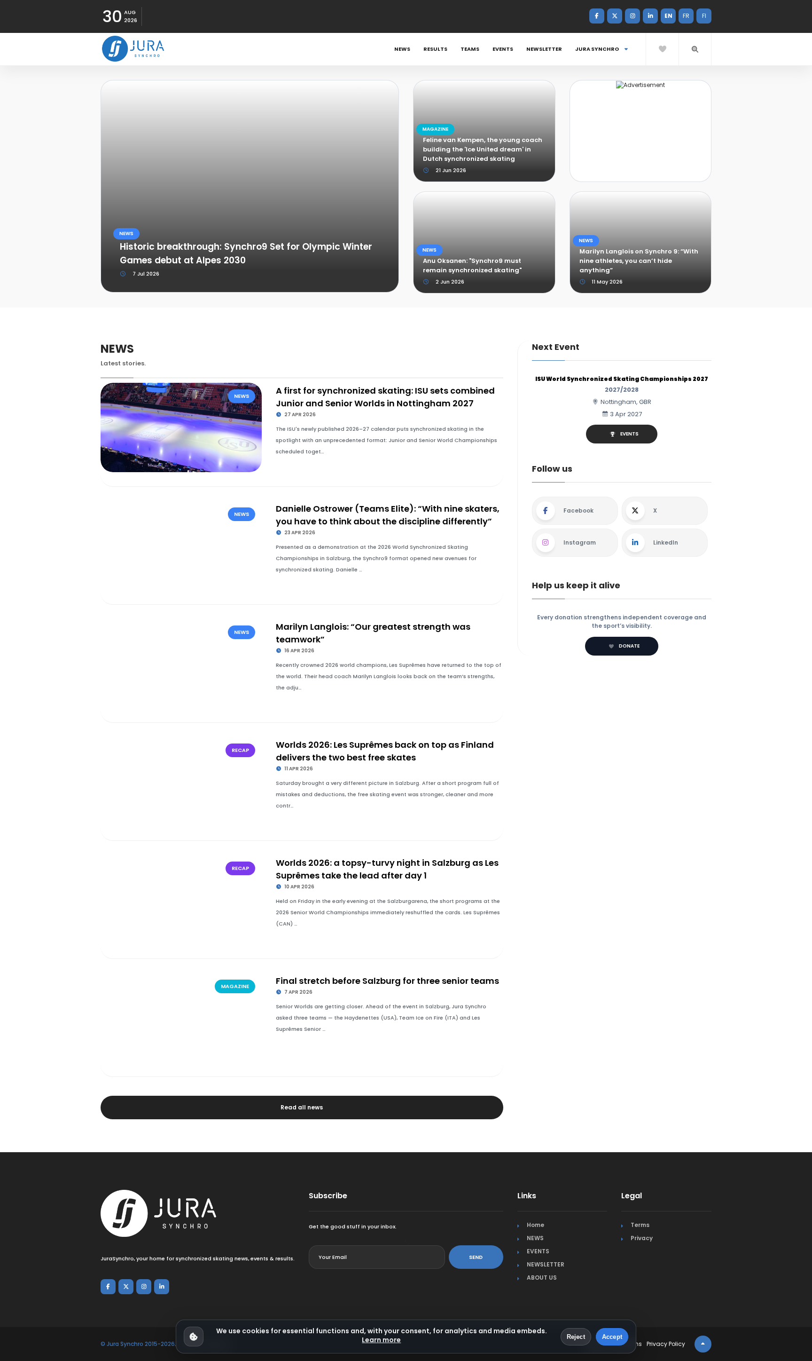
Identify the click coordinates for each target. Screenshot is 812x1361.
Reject (576, 1336)
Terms (640, 1225)
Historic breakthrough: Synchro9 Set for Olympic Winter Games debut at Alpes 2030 (246, 253)
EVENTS (502, 49)
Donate (629, 645)
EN (668, 16)
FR (686, 16)
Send (476, 1257)
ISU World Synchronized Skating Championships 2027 (621, 378)
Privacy (642, 1238)
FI (704, 16)
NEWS (402, 49)
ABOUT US (542, 1278)
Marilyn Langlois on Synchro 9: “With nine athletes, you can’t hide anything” (638, 261)
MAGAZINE (435, 129)
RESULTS (435, 49)
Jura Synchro (597, 49)
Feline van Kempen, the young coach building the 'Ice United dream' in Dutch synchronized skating (482, 149)
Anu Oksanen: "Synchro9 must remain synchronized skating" (472, 265)
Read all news (302, 1107)
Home (535, 1225)
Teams (470, 49)
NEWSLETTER (544, 49)
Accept (612, 1336)
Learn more (381, 1340)
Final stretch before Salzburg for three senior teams (387, 981)
